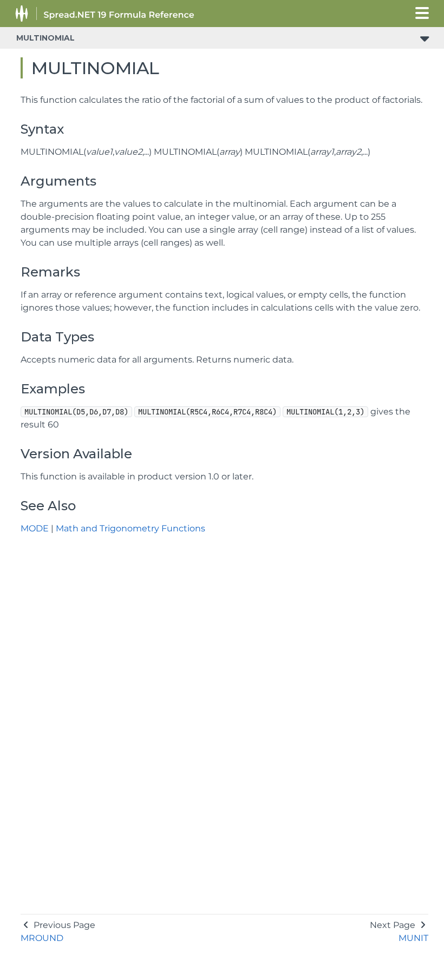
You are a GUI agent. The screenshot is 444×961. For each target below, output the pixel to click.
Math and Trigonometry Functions (130, 528)
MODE (35, 528)
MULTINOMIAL (45, 38)
